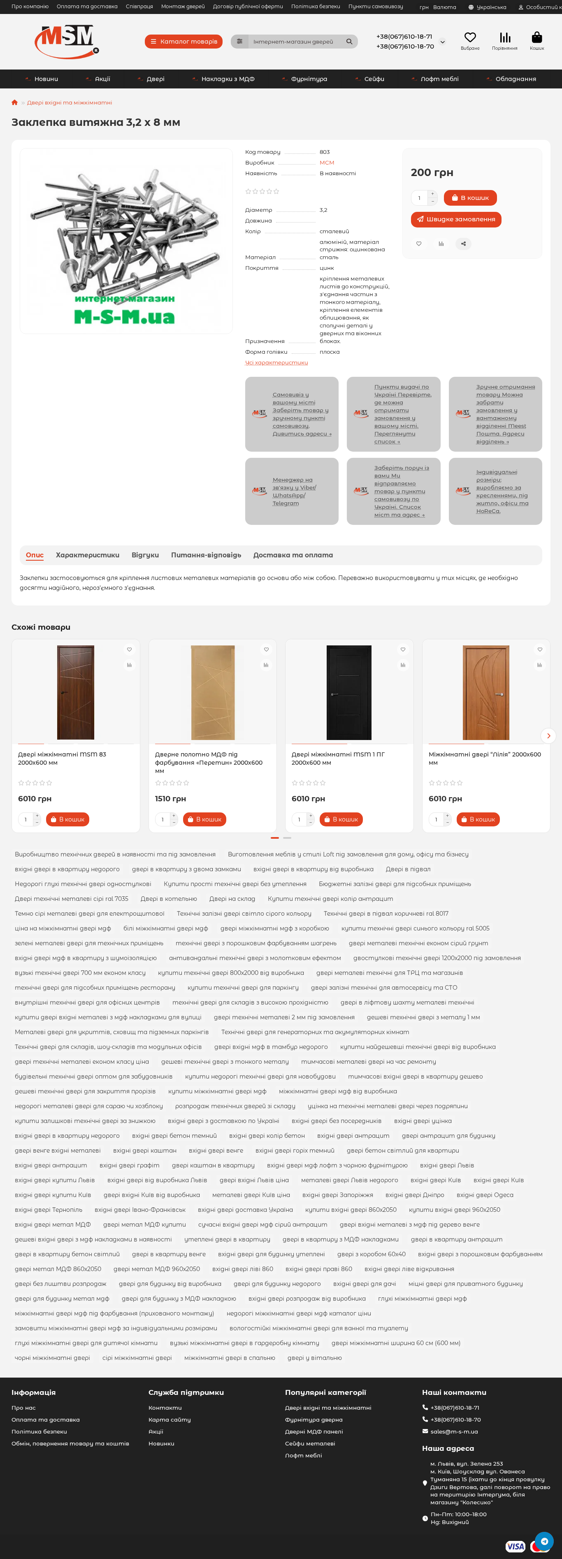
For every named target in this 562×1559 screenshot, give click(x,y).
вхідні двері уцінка (423, 1121)
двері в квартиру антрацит (457, 1239)
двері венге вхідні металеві (58, 1150)
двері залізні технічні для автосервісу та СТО (384, 987)
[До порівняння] (129, 665)
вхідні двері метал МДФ (53, 1224)
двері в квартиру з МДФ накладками (341, 1239)
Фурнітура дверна (314, 1419)
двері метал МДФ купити (144, 1224)
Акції (102, 79)
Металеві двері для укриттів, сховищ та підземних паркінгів (112, 1032)
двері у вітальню (315, 1358)
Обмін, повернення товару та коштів (70, 1443)
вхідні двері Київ (436, 1180)
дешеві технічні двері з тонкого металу (225, 1061)
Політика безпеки (315, 6)
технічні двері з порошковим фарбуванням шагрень (256, 943)
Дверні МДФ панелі (314, 1431)
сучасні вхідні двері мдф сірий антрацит (262, 1224)
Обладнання (516, 79)
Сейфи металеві (310, 1443)
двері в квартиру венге (169, 1254)
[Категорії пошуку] (239, 42)
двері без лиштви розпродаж (61, 1284)
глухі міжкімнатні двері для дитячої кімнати (86, 1343)
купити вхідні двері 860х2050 (351, 1209)
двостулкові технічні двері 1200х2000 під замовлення (437, 958)
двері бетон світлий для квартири (403, 1150)
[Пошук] (349, 41)
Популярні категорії (325, 1392)
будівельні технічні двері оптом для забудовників (94, 1076)
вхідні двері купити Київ (53, 1195)
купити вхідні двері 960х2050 (454, 1209)
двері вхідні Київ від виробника (152, 1195)
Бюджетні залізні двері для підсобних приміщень (395, 884)
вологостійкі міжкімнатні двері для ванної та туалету (319, 1328)
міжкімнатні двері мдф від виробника (338, 1091)
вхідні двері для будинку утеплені (271, 1254)
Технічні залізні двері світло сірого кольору (244, 913)
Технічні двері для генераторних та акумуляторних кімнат (315, 1032)
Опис (35, 555)
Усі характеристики (276, 362)
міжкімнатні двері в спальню (229, 1358)
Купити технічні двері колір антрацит (330, 898)
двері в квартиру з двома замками (186, 869)
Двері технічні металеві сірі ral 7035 (71, 898)
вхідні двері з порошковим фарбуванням (480, 1254)
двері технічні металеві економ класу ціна (82, 1061)
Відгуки (145, 555)
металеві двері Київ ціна (251, 1195)
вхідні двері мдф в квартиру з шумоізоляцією (86, 958)
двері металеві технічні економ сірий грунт (418, 943)
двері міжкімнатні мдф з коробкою (275, 928)
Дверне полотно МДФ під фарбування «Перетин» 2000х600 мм (208, 763)
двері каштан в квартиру (213, 1165)
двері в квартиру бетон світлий (67, 1254)
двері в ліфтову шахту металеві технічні (407, 1002)
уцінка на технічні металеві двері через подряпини (388, 1106)
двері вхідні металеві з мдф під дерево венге (410, 1224)
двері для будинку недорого (277, 1284)
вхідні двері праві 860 (319, 1269)
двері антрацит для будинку (448, 1135)
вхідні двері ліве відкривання (409, 1269)
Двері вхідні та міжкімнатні (69, 102)
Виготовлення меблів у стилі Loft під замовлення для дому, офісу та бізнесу (348, 854)
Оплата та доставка (87, 6)
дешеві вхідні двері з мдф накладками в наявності (93, 1239)
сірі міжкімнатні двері (137, 1358)
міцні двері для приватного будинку (466, 1284)
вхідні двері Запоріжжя (337, 1195)
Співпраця (139, 6)
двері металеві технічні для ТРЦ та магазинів (389, 973)
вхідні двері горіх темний (294, 1150)
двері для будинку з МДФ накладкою (179, 1298)
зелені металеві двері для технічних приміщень (89, 943)
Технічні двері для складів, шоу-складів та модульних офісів (108, 1047)
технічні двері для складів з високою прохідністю (250, 1002)
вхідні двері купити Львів (55, 1180)
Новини (46, 79)
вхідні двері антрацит (353, 1135)
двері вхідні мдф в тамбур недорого (271, 1047)
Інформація (34, 1392)
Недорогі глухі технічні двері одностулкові (83, 884)
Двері (156, 79)
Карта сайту (170, 1419)
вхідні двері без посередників (337, 1121)
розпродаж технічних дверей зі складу (235, 1106)
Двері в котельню (169, 898)
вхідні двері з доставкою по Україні (223, 1121)
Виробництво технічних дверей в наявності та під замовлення (115, 854)
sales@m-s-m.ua (454, 1431)
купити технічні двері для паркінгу (243, 987)
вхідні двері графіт (130, 1165)
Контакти (165, 1407)
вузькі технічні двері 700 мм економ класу (80, 973)
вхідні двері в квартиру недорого (67, 869)
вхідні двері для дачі (364, 1284)
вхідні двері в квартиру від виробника (313, 869)
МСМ (327, 162)
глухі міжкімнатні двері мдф (422, 1298)
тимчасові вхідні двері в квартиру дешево (415, 1076)
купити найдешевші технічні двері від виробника (418, 1047)
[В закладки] (129, 649)
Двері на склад (232, 898)
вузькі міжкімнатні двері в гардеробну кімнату (244, 1343)
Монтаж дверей (183, 6)
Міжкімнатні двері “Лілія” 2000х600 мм (485, 758)
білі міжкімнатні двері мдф (165, 928)
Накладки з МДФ (228, 79)
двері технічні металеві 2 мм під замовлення (284, 1017)
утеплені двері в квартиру (227, 1239)
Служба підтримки (186, 1392)
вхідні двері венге (216, 1150)
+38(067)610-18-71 (404, 36)
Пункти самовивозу (375, 6)
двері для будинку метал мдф (62, 1298)
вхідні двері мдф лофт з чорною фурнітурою (337, 1165)
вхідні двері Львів (447, 1165)
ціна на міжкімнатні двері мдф (63, 928)
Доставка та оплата (293, 555)
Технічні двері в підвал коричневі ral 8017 (386, 913)
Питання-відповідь (206, 555)
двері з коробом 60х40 (371, 1254)
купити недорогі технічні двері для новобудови (260, 1076)
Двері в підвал (408, 869)
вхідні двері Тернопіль (48, 1209)
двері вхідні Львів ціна (254, 1180)
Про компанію (30, 6)
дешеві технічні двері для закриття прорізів (85, 1091)
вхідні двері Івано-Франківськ (140, 1209)
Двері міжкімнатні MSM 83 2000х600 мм (62, 758)
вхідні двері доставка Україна (245, 1209)
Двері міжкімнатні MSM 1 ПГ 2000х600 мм (338, 758)
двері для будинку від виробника (170, 1284)
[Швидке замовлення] (103, 819)
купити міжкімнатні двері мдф (217, 1091)
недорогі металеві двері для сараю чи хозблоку (89, 1106)
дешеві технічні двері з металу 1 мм (423, 1017)
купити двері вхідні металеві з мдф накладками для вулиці (108, 1017)
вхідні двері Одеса (485, 1195)
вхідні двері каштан (144, 1150)
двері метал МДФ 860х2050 (58, 1269)
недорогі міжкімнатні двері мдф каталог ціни (299, 1313)
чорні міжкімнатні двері (52, 1358)
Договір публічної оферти (248, 6)
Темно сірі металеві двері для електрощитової (90, 913)
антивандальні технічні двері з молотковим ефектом (255, 958)
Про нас (24, 1407)
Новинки (161, 1443)
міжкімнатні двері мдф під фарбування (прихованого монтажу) (114, 1313)
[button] (13, 736)
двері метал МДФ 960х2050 (157, 1269)
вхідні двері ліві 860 (242, 1269)
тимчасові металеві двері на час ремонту (368, 1061)
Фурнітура (309, 79)
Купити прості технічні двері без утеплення (235, 884)
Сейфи (374, 79)
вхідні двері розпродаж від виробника (307, 1298)
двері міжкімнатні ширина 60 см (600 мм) (396, 1343)
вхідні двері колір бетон (267, 1135)
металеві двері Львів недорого (349, 1180)
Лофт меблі (440, 79)
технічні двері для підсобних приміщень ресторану (95, 987)
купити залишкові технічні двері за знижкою (85, 1121)
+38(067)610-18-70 (405, 46)
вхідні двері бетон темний (174, 1135)
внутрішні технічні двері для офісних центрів (87, 1002)
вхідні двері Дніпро (415, 1195)
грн (438, 7)
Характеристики (87, 555)
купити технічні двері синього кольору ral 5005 (415, 928)
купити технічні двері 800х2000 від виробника (231, 973)
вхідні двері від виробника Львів (157, 1180)
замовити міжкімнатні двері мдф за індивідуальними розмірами (116, 1328)
